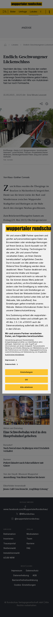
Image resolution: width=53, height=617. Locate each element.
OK (26, 380)
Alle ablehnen (26, 387)
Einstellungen (26, 372)
